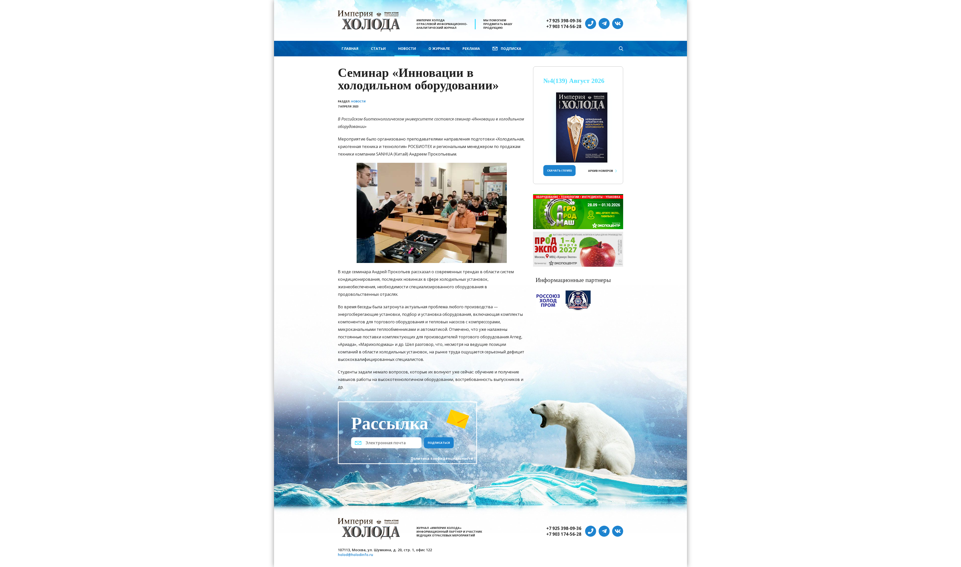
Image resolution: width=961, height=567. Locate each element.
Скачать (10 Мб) (559, 170)
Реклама (471, 48)
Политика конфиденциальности (442, 458)
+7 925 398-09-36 (563, 21)
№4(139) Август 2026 (573, 80)
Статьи (378, 48)
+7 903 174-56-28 (563, 26)
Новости (407, 48)
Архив (600, 171)
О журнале (439, 48)
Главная (350, 48)
